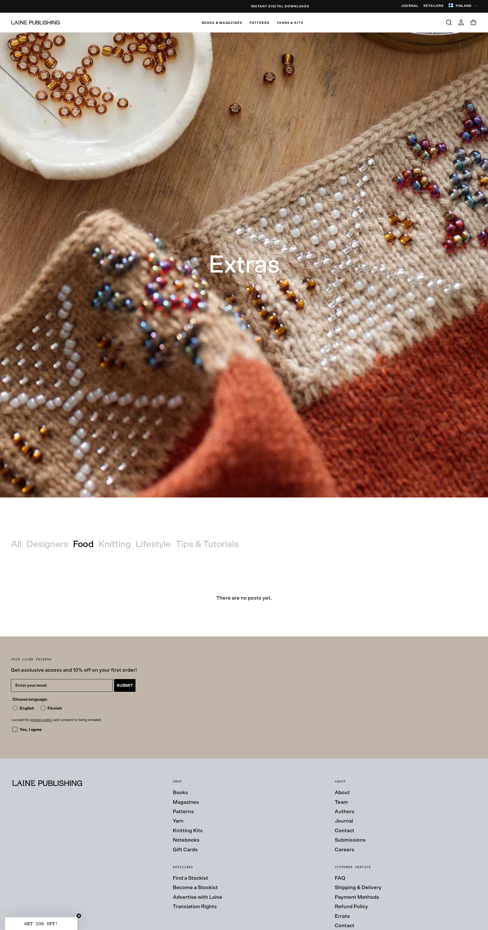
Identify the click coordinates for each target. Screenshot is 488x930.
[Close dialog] (334, 395)
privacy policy (306, 513)
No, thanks (293, 532)
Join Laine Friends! (294, 501)
